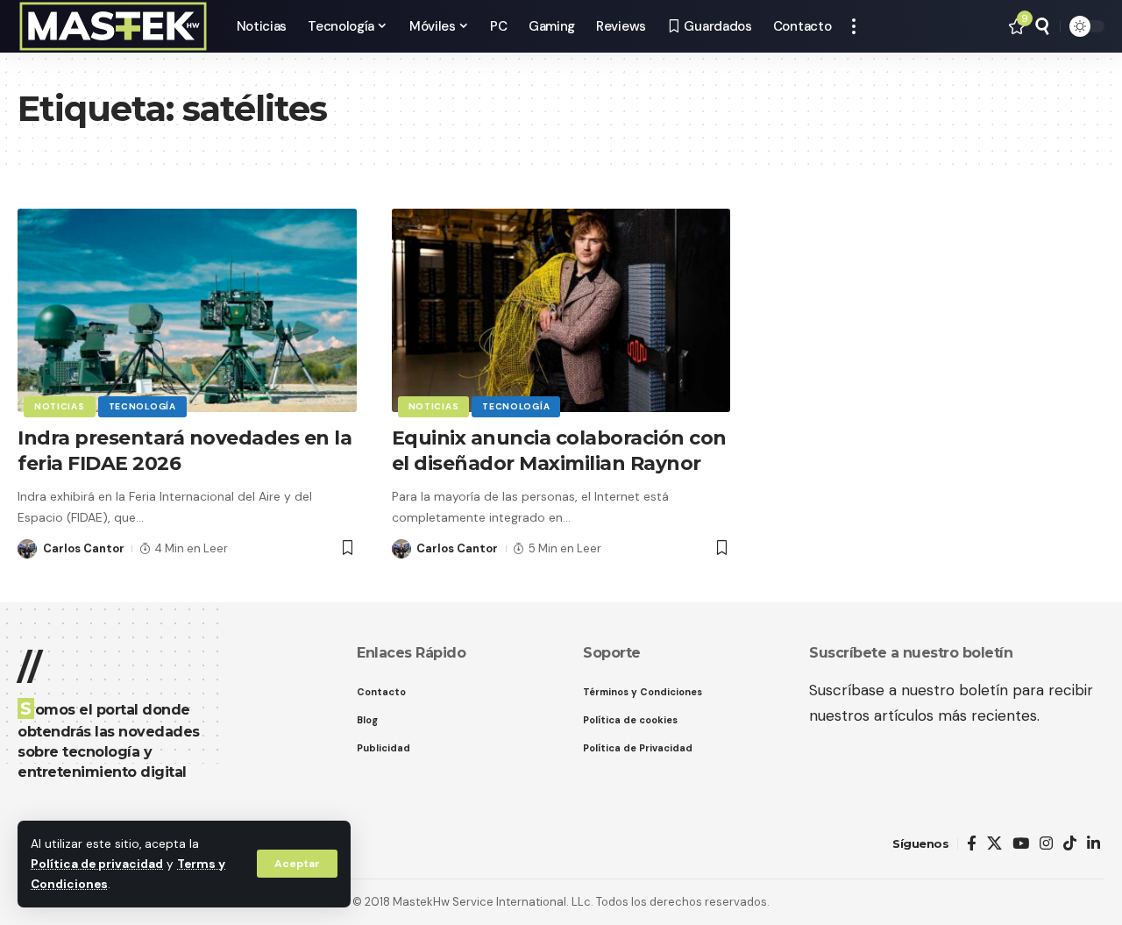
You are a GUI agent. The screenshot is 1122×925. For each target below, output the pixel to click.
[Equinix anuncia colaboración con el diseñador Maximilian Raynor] (561, 310)
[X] (994, 844)
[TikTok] (1070, 844)
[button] (297, 864)
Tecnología (142, 406)
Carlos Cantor (83, 548)
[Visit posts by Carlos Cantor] (27, 549)
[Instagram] (1046, 844)
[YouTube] (1020, 844)
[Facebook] (971, 844)
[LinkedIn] (1093, 844)
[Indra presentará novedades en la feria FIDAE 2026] (187, 310)
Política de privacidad (97, 864)
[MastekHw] (113, 26)
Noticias (59, 406)
